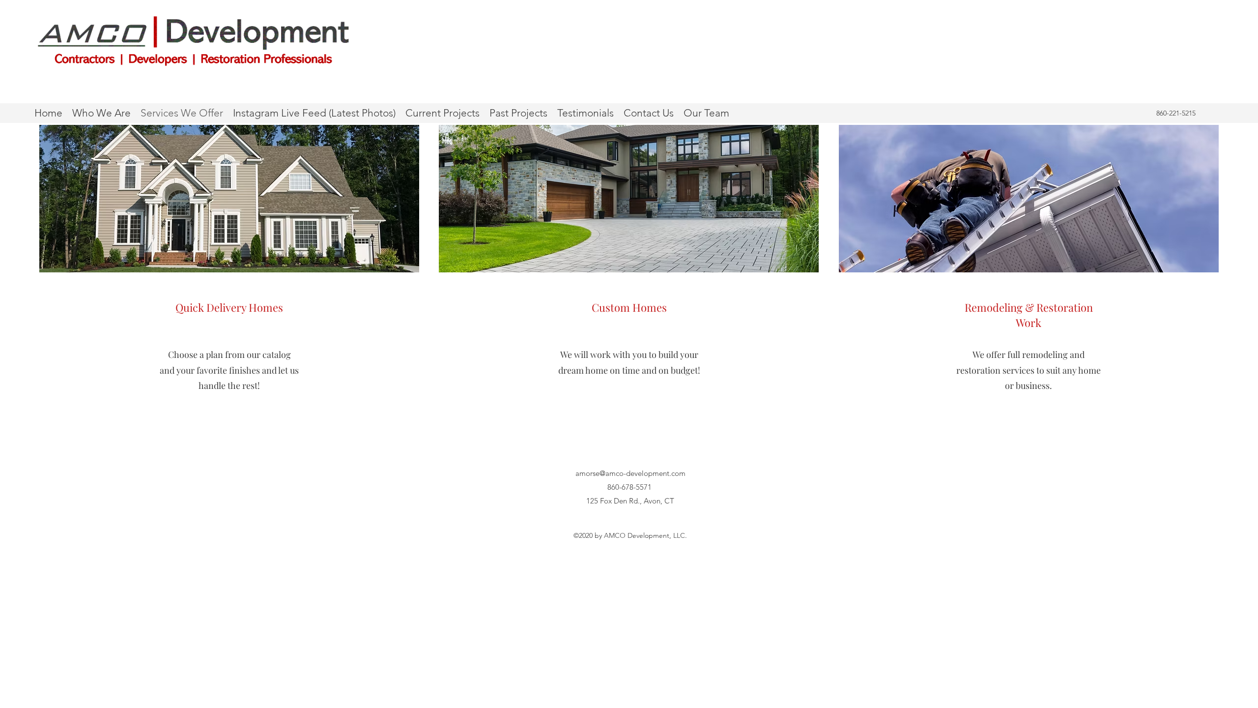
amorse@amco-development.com (630, 473)
